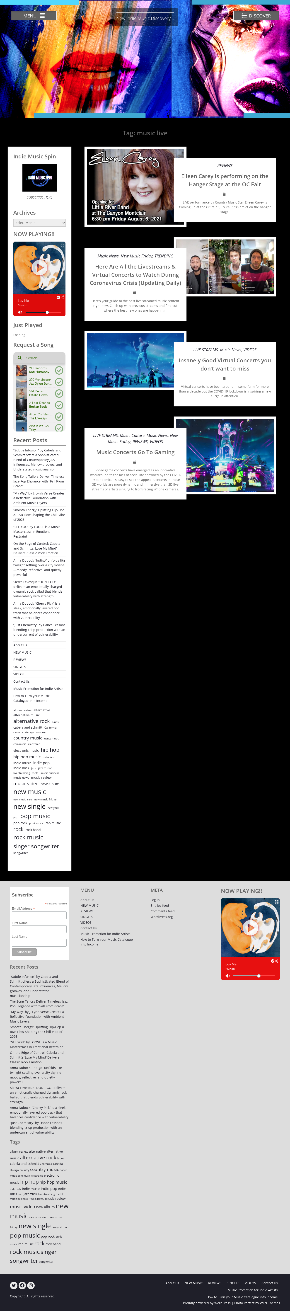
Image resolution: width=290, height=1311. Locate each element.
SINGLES (19, 667)
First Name (20, 923)
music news (21, 777)
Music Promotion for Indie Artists (38, 688)
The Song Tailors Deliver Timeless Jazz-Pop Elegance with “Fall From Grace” (38, 481)
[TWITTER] (13, 1285)
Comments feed (163, 911)
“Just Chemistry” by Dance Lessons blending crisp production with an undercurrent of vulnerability (39, 630)
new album (50, 783)
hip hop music (27, 756)
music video (26, 783)
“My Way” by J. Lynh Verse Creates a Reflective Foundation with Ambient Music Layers (39, 498)
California (50, 727)
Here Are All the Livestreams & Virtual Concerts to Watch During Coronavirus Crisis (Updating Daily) (135, 274)
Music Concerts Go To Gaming (135, 452)
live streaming (21, 773)
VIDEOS (249, 349)
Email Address (23, 908)
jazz (33, 768)
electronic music (26, 750)
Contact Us (21, 681)
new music (29, 791)
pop (15, 817)
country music (27, 738)
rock (18, 829)
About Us (20, 645)
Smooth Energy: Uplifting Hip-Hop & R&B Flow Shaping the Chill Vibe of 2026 (39, 515)
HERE (48, 197)
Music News (108, 256)
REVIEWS (224, 165)
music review (41, 777)
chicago (29, 732)
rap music (53, 823)
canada (18, 732)
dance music (51, 738)
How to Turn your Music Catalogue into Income (31, 698)
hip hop (50, 749)
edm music (19, 744)
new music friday (45, 799)
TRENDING (164, 256)
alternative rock (31, 721)
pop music (35, 816)
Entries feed (160, 905)
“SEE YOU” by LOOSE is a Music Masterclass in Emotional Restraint (36, 531)
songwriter (20, 853)
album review (22, 710)
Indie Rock (21, 768)
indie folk (48, 757)
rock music (28, 837)
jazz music (45, 768)
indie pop (41, 762)
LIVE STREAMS (205, 349)
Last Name (19, 936)
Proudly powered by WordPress (207, 1303)
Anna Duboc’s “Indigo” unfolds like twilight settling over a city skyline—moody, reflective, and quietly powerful (39, 567)
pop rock (20, 823)
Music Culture (132, 435)
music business (50, 773)
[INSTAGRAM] (31, 1285)
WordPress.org (162, 917)
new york (53, 807)
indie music (22, 763)
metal (35, 773)
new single (29, 806)
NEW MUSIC (22, 652)
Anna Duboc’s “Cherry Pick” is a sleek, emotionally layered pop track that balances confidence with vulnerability (36, 610)
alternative (42, 710)
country (41, 732)
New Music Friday (136, 256)
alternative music (26, 715)
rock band (33, 830)
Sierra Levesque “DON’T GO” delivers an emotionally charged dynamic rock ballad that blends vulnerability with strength (37, 589)
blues (55, 722)
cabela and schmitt (27, 727)
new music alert (22, 799)
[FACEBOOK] (22, 1285)
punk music (36, 823)
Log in (155, 900)
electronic (34, 744)
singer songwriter (36, 846)
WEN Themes (270, 1303)
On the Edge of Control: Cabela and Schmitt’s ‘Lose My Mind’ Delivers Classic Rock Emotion (36, 548)
